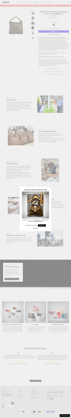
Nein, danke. (35, 228)
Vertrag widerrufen (65, 415)
